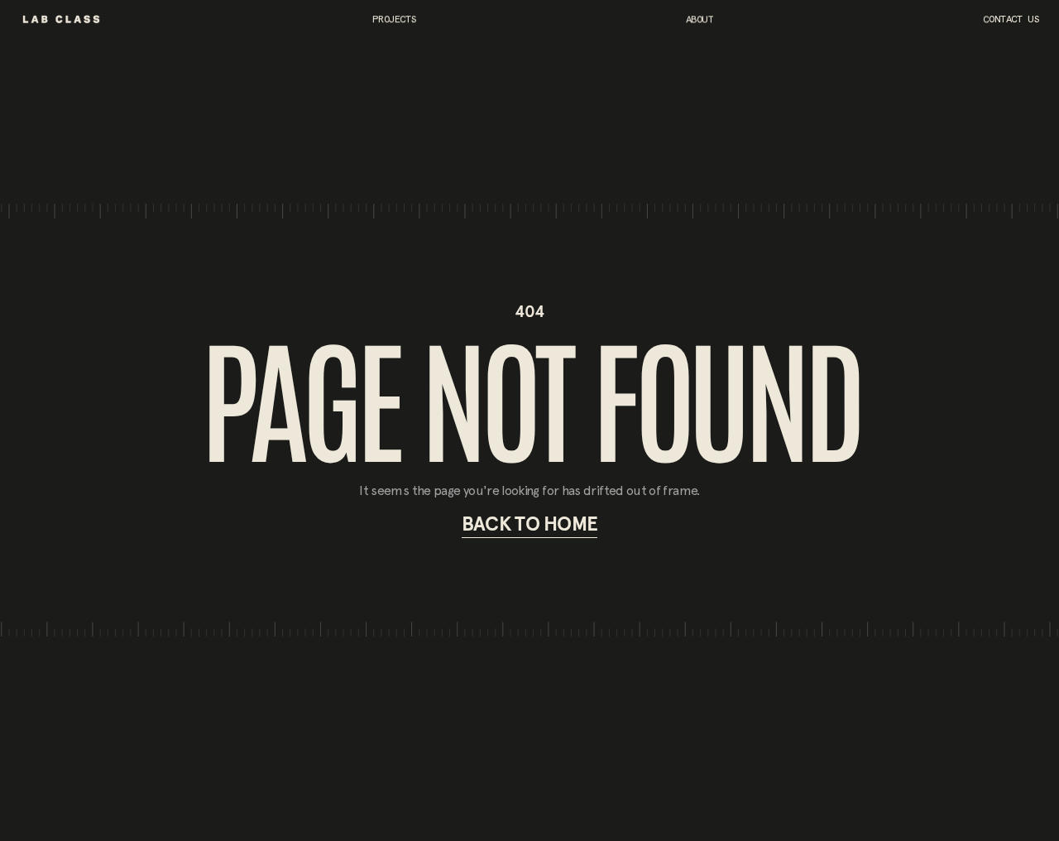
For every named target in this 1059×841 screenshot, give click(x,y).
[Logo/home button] (61, 19)
